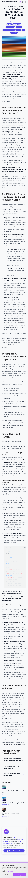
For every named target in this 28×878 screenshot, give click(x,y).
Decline (7, 875)
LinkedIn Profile (8, 744)
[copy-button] (25, 547)
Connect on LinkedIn (15, 851)
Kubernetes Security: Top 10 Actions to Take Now (13, 791)
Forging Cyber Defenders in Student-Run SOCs (13, 814)
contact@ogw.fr (20, 744)
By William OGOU (14, 21)
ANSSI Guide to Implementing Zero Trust (13, 803)
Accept (19, 875)
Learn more (10, 871)
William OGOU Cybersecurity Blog (9, 2)
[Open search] (20, 2)
